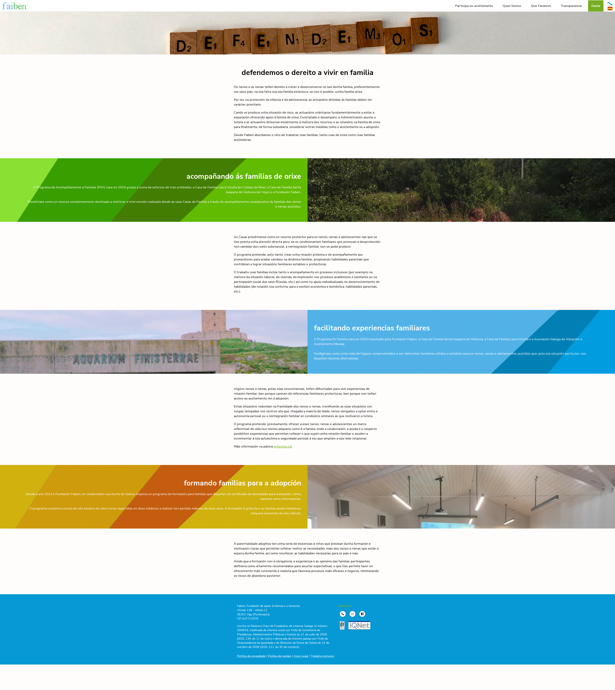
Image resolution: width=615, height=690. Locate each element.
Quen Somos (512, 6)
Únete (595, 6)
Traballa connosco (322, 656)
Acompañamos (541, 28)
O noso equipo (512, 22)
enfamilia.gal (283, 446)
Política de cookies (279, 656)
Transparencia (571, 6)
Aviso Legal (301, 656)
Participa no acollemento (474, 6)
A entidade (510, 15)
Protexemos (539, 15)
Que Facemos (541, 6)
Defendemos (539, 22)
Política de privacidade (251, 656)
